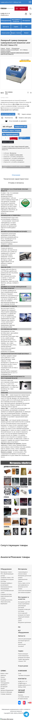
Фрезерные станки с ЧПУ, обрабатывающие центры (7, 573)
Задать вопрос (26, 114)
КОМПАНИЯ (22, 671)
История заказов (23, 698)
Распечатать (9, 118)
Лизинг (26, 33)
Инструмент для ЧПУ (24, 602)
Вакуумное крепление (24, 622)
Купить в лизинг (8, 142)
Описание (16, 175)
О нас (19, 673)
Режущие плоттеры (6, 594)
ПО (26, 26)
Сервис (16, 26)
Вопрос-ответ (4, 673)
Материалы (26, 20)
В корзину (13, 138)
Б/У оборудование (23, 631)
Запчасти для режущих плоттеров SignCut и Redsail (24, 640)
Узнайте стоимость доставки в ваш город (14, 167)
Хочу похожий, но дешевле (17, 121)
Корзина (20, 695)
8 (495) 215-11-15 (5, 13)
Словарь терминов (6, 694)
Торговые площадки (24, 675)
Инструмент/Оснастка (16, 20)
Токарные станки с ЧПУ (7, 577)
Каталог (22, 8)
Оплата (3, 677)
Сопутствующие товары (14, 545)
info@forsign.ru (5, 15)
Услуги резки (6, 33)
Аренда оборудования (7, 690)
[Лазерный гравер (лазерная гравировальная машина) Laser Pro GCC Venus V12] (16, 74)
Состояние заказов (23, 697)
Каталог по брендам (6, 692)
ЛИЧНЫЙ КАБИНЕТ (21, 691)
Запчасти (6, 26)
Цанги (20, 620)
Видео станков (16, 33)
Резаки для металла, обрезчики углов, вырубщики (6, 601)
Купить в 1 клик (22, 138)
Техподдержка (5, 683)
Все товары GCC (9, 92)
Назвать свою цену (25, 118)
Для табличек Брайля (24, 592)
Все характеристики (8, 114)
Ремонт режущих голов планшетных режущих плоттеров (24, 655)
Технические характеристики (16, 179)
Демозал (3, 675)
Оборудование (5, 20)
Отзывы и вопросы (16, 183)
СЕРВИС (3, 671)
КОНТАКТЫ (22, 679)
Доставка (3, 679)
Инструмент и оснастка (23, 598)
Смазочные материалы (24, 590)
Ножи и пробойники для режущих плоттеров (23, 605)
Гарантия (3, 681)
